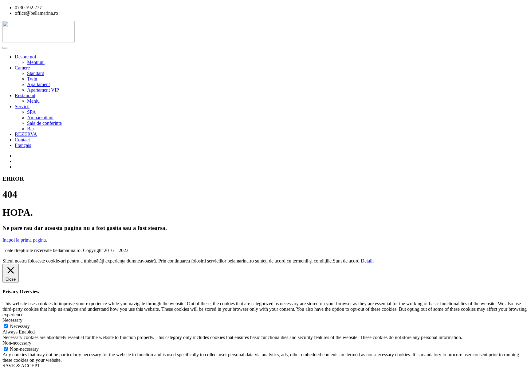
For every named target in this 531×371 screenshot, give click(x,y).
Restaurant (25, 95)
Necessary (20, 326)
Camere (22, 67)
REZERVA (26, 134)
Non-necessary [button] (16, 342)
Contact (22, 139)
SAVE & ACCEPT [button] (21, 365)
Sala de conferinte (44, 123)
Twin (32, 78)
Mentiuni (36, 62)
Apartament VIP (43, 90)
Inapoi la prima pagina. (24, 240)
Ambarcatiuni (40, 117)
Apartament (38, 84)
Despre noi (25, 56)
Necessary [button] (12, 320)
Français (23, 145)
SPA (31, 112)
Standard (35, 73)
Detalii (367, 260)
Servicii (22, 106)
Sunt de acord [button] (346, 260)
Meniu (33, 101)
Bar (30, 128)
